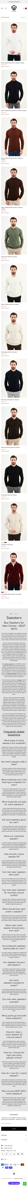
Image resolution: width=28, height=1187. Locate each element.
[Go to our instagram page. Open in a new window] (6, 1153)
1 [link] (10, 602)
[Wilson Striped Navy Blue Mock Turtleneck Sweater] (14, 89)
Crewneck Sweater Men (7, 544)
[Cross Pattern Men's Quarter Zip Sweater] (14, 570)
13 (17, 602)
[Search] (5, 8)
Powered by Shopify (18, 1178)
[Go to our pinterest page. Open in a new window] (22, 1153)
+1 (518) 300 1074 (7, 1148)
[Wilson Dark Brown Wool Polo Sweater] (14, 426)
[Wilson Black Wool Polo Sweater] (14, 473)
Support (4, 1139)
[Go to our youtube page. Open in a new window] (18, 1153)
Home (11, 613)
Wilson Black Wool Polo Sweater (9, 495)
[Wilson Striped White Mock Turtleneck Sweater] (14, 41)
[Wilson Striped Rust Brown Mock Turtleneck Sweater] (14, 136)
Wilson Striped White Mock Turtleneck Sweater (12, 62)
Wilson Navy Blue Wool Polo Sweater (10, 399)
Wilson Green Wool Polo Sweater (9, 256)
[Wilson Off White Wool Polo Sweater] (14, 283)
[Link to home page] (14, 1173)
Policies (4, 1135)
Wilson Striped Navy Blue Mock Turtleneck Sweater (13, 110)
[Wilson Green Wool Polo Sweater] (14, 235)
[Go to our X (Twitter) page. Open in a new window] (10, 1153)
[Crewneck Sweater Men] (14, 521)
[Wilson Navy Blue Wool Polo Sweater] (14, 378)
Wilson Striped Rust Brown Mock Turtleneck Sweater (12, 159)
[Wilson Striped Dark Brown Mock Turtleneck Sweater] (14, 186)
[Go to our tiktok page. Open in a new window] (14, 1153)
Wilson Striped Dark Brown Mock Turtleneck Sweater (12, 208)
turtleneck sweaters (12, 673)
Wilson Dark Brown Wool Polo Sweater (10, 447)
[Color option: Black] (5, 542)
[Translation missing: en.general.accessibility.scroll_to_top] (25, 1178)
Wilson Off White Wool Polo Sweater (10, 304)
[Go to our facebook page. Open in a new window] (2, 1153)
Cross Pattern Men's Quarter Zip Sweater (11, 594)
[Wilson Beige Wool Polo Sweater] (14, 330)
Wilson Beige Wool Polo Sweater (9, 352)
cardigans (19, 680)
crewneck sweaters (8, 664)
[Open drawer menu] (2, 8)
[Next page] (21, 603)
